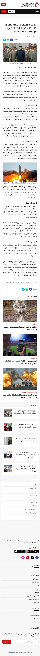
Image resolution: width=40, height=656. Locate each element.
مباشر (3, 4)
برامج (12, 11)
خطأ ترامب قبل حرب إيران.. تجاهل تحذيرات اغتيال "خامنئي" (25, 439)
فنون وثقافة (33, 502)
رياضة (35, 499)
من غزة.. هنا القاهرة (31, 513)
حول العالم (34, 491)
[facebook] (11, 39)
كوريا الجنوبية (10, 282)
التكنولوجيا (34, 516)
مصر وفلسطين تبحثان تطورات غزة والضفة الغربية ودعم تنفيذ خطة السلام (25, 454)
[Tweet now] (32, 557)
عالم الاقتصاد (33, 495)
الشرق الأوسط (33, 488)
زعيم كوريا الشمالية (20, 282)
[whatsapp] (8, 39)
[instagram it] (23, 557)
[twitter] (4, 39)
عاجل (4, 11)
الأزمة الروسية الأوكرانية (30, 509)
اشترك (6, 642)
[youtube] (27, 557)
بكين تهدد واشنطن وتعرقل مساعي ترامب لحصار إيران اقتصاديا (24, 412)
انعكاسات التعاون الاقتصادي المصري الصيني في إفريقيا (26, 426)
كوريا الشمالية (29, 282)
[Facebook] (37, 557)
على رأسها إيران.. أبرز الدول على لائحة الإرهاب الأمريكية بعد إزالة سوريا (26, 468)
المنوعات (34, 506)
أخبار (36, 484)
